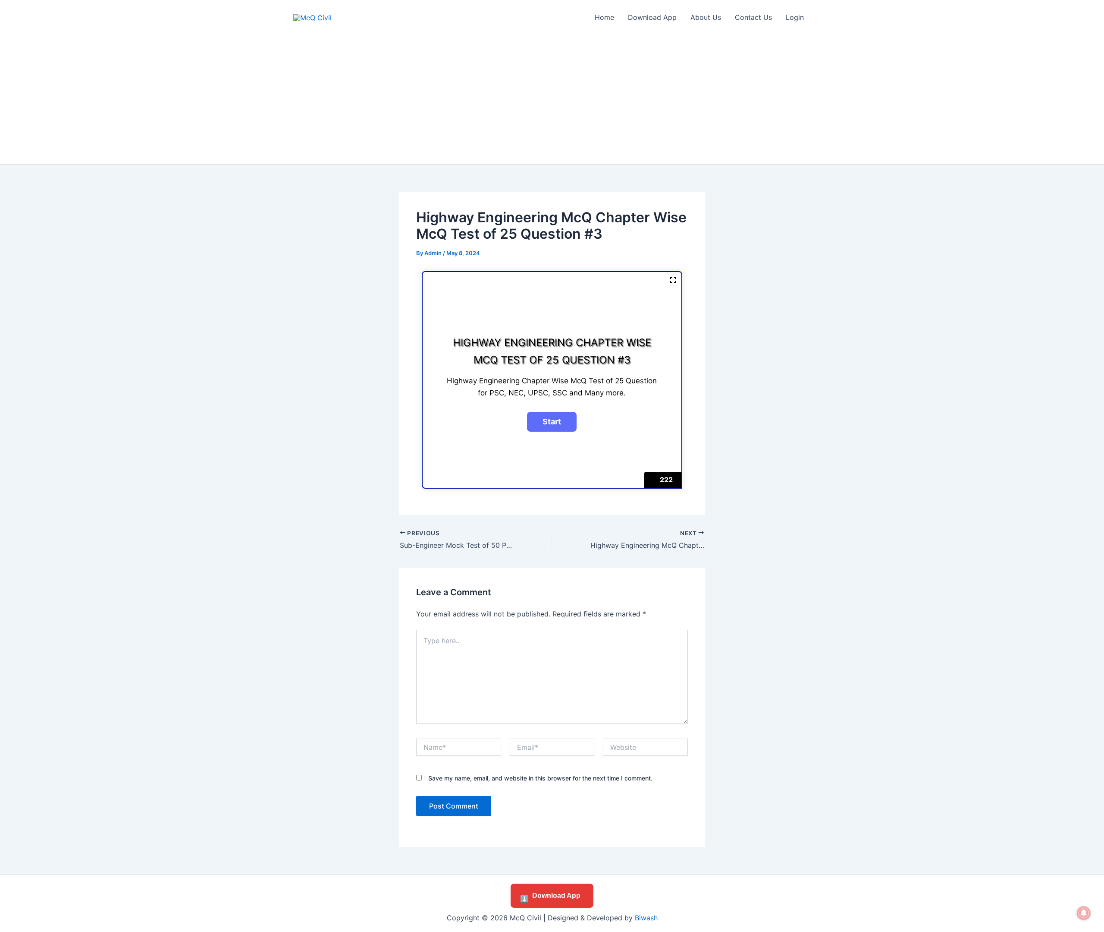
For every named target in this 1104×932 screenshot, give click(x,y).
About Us (705, 17)
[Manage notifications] (1084, 913)
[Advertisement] (552, 99)
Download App (652, 17)
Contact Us (753, 17)
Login (795, 17)
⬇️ (550, 897)
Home (604, 17)
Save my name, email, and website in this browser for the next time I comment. (540, 778)
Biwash (646, 917)
